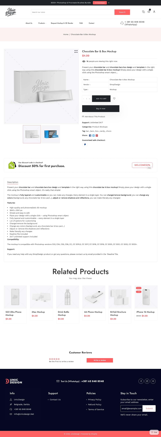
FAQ (81, 23)
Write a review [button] (100, 360)
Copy (149, 168)
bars (92, 131)
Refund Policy (94, 404)
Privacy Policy (94, 399)
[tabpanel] (31, 134)
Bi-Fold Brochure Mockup (118, 313)
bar (87, 131)
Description (12, 182)
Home (65, 34)
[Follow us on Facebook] (90, 135)
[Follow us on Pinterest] (97, 135)
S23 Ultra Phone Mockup (13, 313)
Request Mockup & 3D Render (62, 23)
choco (108, 131)
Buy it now (100, 109)
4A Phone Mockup (93, 312)
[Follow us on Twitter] (93, 135)
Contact (91, 23)
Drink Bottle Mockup (63, 313)
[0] (149, 11)
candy (102, 131)
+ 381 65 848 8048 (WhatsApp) (134, 23)
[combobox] (80, 12)
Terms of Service (96, 409)
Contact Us (55, 399)
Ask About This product (95, 117)
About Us (29, 23)
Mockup (113, 89)
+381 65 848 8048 (22, 409)
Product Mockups (99, 127)
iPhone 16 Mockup (145, 312)
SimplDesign (115, 84)
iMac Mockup (38, 312)
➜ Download (99, 3)
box (96, 131)
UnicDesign (19, 399)
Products (41, 23)
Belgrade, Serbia (22, 404)
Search (122, 12)
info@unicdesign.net (24, 414)
